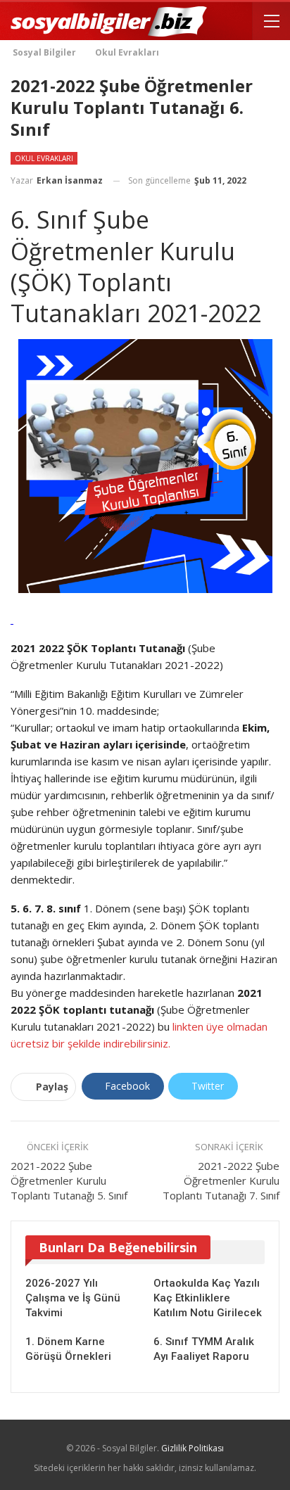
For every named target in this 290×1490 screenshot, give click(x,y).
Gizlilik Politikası (192, 1448)
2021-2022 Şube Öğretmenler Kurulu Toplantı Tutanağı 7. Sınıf (221, 1180)
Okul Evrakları (44, 158)
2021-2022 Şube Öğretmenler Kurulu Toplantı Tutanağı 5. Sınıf (69, 1180)
